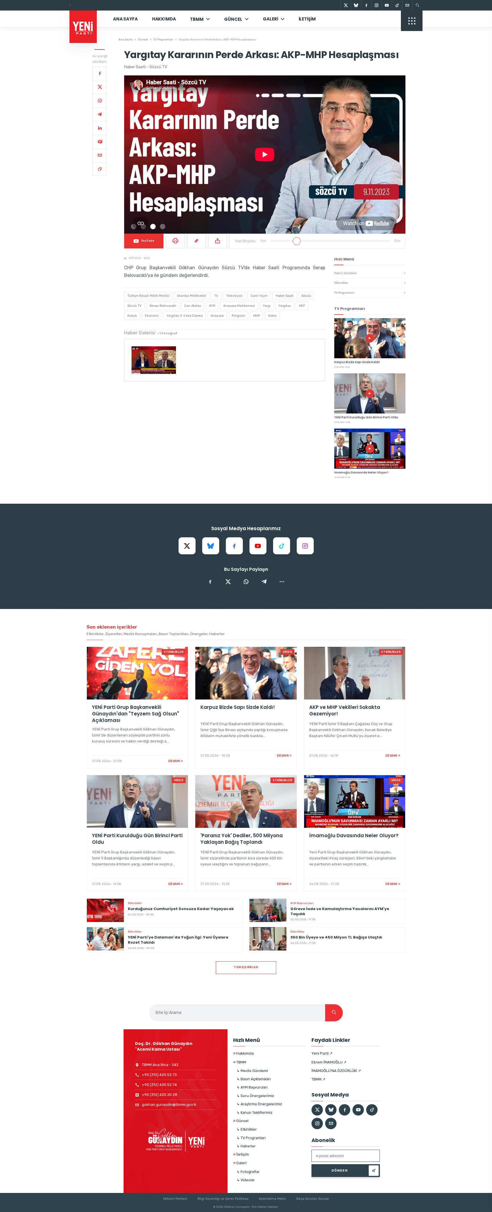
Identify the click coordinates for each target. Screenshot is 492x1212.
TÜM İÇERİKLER (246, 967)
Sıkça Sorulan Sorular (312, 1199)
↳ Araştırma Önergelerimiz (259, 1104)
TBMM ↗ (318, 1079)
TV (216, 296)
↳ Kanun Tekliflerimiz (254, 1112)
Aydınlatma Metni (272, 1199)
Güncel (143, 39)
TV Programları (163, 39)
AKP (302, 306)
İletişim (307, 19)
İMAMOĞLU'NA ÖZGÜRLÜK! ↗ (336, 1071)
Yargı (266, 306)
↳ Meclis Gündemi (252, 1071)
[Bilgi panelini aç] (412, 21)
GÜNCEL (233, 19)
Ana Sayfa (125, 19)
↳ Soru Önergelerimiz (255, 1096)
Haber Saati (285, 296)
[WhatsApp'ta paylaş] (246, 582)
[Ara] (334, 1012)
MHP (256, 316)
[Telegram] (100, 114)
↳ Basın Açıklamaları (254, 1079)
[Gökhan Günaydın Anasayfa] (86, 19)
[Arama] (417, 5)
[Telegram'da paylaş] (264, 582)
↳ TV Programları (251, 1138)
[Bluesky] (356, 5)
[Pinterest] (100, 141)
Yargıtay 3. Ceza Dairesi (185, 316)
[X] (346, 5)
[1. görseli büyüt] (154, 360)
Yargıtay (284, 306)
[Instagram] (376, 5)
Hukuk (132, 316)
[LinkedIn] (100, 128)
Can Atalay (192, 306)
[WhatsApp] (100, 100)
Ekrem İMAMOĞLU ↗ (329, 1062)
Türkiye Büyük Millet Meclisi (148, 296)
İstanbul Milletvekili (191, 296)
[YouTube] (387, 5)
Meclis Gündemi (369, 273)
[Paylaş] (217, 241)
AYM (212, 306)
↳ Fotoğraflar (248, 1172)
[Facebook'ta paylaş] (210, 582)
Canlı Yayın (259, 296)
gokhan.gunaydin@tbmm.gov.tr (169, 1104)
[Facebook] (366, 5)
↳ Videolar (246, 1180)
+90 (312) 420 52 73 (159, 1075)
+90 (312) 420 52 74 (159, 1085)
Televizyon (234, 296)
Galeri (270, 19)
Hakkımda (164, 19)
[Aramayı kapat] (478, 33)
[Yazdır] (175, 241)
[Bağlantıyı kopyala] (100, 169)
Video (272, 316)
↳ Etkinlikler (247, 1129)
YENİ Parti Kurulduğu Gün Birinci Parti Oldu (110, 5)
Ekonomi (152, 316)
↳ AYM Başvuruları (252, 1087)
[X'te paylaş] (228, 582)
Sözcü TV (134, 306)
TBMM (197, 19)
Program (238, 316)
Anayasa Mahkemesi (239, 306)
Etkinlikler (369, 283)
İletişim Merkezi (175, 1199)
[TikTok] (397, 5)
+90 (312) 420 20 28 (159, 1094)
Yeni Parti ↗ (322, 1053)
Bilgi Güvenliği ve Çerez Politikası (223, 1199)
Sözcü (306, 296)
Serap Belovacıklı (162, 306)
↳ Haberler (246, 1146)
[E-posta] (407, 5)
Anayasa (217, 316)
